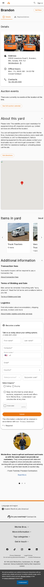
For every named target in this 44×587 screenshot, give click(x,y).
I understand (22, 582)
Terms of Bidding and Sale (11, 296)
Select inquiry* (8, 383)
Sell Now (38, 10)
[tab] (19, 483)
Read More (22, 475)
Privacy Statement (27, 421)
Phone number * (9, 352)
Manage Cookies (25, 576)
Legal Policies (28, 555)
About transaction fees (9, 277)
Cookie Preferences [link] (34, 557)
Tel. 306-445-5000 (15, 82)
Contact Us (31, 517)
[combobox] (22, 370)
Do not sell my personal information (14, 557)
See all (40, 218)
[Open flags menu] (6, 355)
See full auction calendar (11, 106)
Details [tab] (8, 17)
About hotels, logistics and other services (16, 314)
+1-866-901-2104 (9, 335)
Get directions (13, 63)
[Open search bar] (34, 3)
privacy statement (9, 578)
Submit (22, 414)
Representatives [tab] (23, 17)
